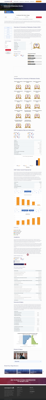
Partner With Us (19, 393)
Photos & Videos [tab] (8, 37)
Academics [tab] (8, 34)
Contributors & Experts (20, 389)
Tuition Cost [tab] (8, 32)
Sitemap (18, 394)
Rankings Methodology (20, 391)
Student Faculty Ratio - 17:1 (17, 264)
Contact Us (18, 392)
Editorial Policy (19, 390)
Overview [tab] (8, 27)
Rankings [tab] (8, 29)
